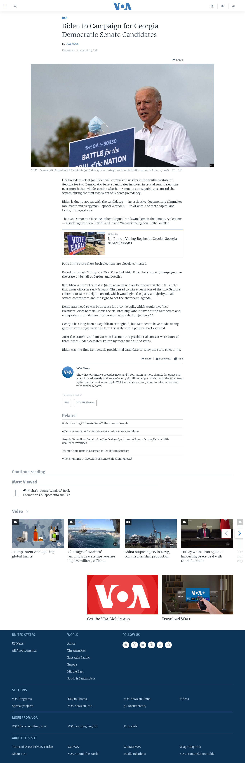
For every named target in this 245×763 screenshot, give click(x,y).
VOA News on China (137, 699)
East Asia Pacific (78, 657)
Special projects (22, 706)
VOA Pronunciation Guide (197, 753)
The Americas (76, 650)
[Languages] (212, 6)
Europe (72, 664)
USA (64, 18)
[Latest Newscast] (233, 6)
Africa (71, 643)
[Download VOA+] (197, 594)
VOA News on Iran (80, 706)
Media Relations (135, 753)
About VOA (19, 753)
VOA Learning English (83, 726)
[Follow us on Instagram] (151, 644)
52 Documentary (135, 706)
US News (18, 643)
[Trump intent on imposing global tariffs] (38, 533)
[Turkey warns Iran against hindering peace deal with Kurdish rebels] (207, 533)
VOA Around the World (83, 753)
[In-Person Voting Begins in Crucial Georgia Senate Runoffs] (84, 243)
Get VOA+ (74, 746)
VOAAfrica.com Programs (29, 726)
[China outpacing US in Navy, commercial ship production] (151, 533)
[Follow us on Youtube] (143, 644)
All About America (24, 650)
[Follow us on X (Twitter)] (134, 644)
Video (17, 511)
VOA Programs (22, 699)
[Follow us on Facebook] (125, 644)
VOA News (72, 43)
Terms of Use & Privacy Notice (32, 746)
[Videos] (223, 6)
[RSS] (160, 644)
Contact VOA (132, 746)
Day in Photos (77, 699)
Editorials (130, 726)
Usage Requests (190, 746)
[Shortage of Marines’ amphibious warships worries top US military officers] (94, 533)
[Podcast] (168, 644)
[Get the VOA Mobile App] (122, 594)
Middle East (75, 671)
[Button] (178, 60)
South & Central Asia (81, 678)
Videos (184, 699)
